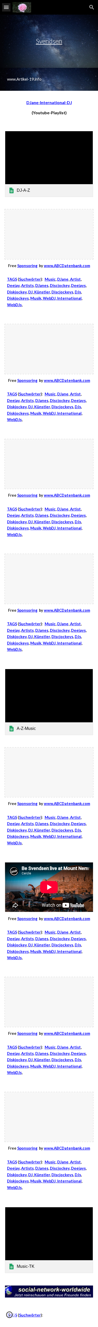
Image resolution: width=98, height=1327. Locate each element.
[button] (6, 7)
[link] (49, 164)
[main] (49, 41)
